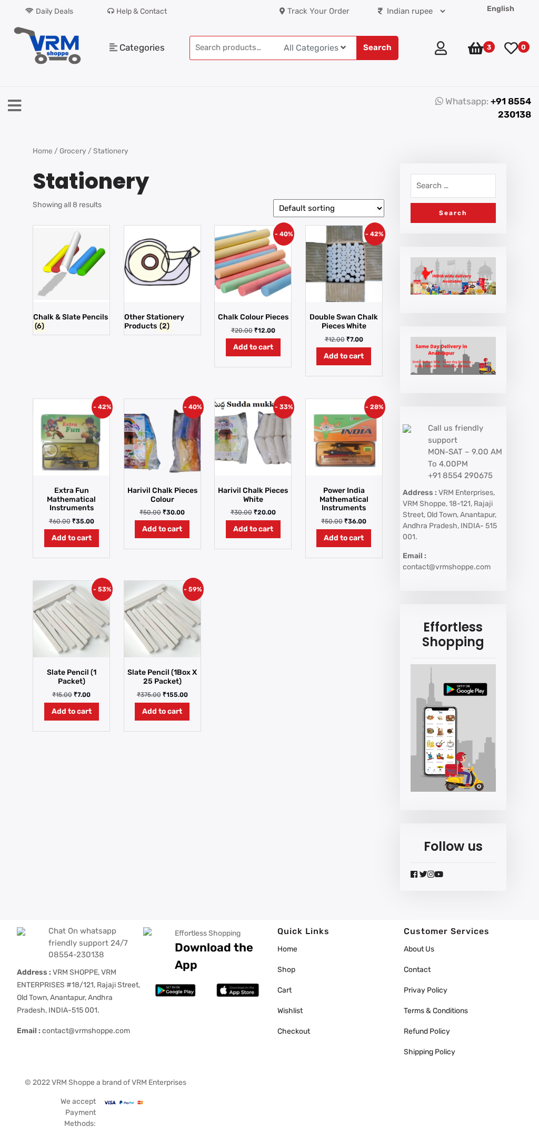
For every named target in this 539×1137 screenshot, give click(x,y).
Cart (284, 990)
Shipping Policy (429, 1051)
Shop (286, 969)
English (500, 8)
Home (43, 151)
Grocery (72, 151)
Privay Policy (425, 990)
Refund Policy (427, 1031)
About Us (419, 949)
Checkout (293, 1031)
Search (377, 47)
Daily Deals (54, 11)
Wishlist (290, 1010)
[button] (202, 106)
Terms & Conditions (436, 1010)
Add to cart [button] (253, 347)
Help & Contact (141, 11)
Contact (417, 969)
